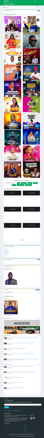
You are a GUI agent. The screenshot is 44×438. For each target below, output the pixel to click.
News (22, 1)
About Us (6, 428)
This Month (35, 183)
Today (19, 183)
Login (38, 1)
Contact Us (25, 425)
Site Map (16, 436)
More (24, 431)
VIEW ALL (38, 14)
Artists (11, 1)
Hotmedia (25, 430)
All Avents (38, 7)
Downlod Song (6, 270)
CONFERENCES (6, 252)
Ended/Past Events (20, 185)
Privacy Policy (11, 436)
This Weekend (24, 183)
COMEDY (5, 248)
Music (8, 1)
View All (5, 256)
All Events (5, 243)
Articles (26, 1)
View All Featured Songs (8, 315)
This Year (14, 185)
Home (4, 1)
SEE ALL (22, 240)
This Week (29, 183)
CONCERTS (5, 249)
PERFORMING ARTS (7, 253)
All (4, 263)
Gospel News (26, 428)
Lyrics (19, 1)
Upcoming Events (28, 185)
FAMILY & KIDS (6, 250)
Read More (19, 421)
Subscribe (6, 407)
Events (34, 1)
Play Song (11, 270)
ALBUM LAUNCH (6, 254)
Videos (15, 1)
